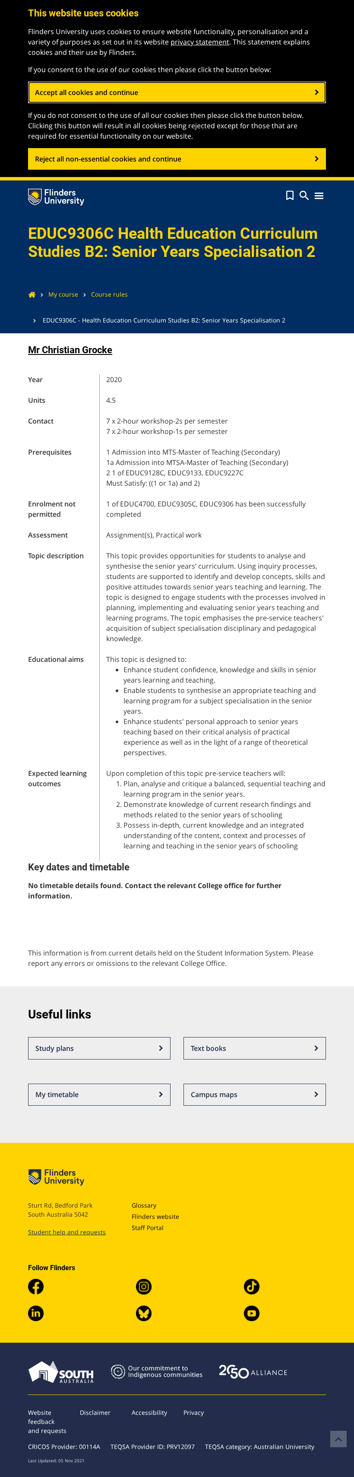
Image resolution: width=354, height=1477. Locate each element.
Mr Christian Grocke (70, 350)
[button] (290, 195)
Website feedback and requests (47, 1421)
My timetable (57, 1094)
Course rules (109, 294)
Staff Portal (148, 1228)
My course (63, 294)
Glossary (144, 1205)
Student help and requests (67, 1232)
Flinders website (155, 1216)
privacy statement (200, 42)
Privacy (193, 1412)
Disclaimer (95, 1412)
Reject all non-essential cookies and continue (108, 159)
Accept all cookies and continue (86, 92)
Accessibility (149, 1412)
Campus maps (214, 1094)
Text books (208, 1048)
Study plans (54, 1048)
